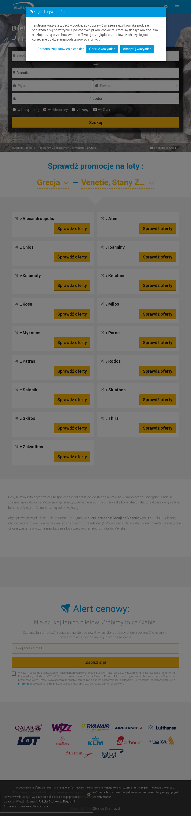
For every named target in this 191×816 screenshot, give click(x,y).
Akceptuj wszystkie (137, 49)
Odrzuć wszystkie (102, 49)
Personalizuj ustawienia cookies (61, 49)
